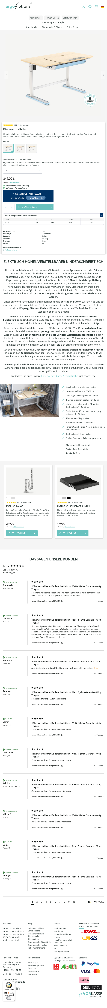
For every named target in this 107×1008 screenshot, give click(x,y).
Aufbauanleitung (10, 250)
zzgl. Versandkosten (18, 527)
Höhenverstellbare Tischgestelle (36, 935)
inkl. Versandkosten (15, 182)
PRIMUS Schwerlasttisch (13, 934)
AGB (55, 948)
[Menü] (13, 982)
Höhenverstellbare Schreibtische (36, 929)
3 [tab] (55, 544)
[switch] (8, 998)
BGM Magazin (34, 962)
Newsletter (58, 931)
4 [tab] (59, 544)
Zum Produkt (16, 533)
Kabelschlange (14, 506)
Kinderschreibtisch (11, 940)
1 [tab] (47, 544)
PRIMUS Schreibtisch (12, 928)
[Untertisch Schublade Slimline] (79, 481)
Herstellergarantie (36, 965)
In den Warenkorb (27, 207)
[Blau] (8, 148)
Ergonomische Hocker (37, 945)
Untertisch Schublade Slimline (74, 506)
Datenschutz (33, 971)
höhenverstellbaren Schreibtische (59, 376)
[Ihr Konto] (82, 7)
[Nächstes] (103, 75)
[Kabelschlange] (28, 481)
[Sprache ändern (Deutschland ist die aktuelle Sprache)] (102, 7)
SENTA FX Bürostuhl (11, 937)
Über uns (32, 968)
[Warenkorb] (96, 7)
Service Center (60, 928)
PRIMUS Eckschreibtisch (13, 931)
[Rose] (20, 148)
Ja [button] (62, 601)
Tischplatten (33, 939)
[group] (16, 566)
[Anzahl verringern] (5, 207)
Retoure (57, 937)
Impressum (33, 974)
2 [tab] (51, 544)
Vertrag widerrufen (62, 951)
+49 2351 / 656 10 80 (12, 970)
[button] (32, 902)
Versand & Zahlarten (63, 934)
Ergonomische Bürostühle (39, 942)
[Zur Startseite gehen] (19, 6)
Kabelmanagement (36, 948)
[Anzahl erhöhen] (12, 207)
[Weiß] (31, 148)
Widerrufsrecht (60, 945)
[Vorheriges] (6, 75)
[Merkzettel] (90, 7)
